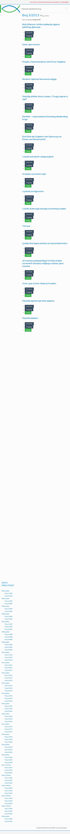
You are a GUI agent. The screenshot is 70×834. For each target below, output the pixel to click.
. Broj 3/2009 (7, 650)
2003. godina (5, 591)
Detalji (28, 39)
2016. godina (5, 714)
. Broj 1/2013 (7, 685)
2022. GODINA (6, 775)
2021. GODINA (6, 765)
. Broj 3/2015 (7, 711)
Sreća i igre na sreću (31, 44)
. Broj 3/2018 (7, 742)
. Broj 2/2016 (7, 719)
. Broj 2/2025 (7, 811)
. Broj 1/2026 (7, 819)
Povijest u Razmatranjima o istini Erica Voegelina (43, 62)
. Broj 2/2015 (7, 708)
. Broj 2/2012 (7, 678)
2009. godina (5, 642)
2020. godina (5, 755)
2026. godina (5, 816)
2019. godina (5, 744)
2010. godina (5, 652)
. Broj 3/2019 (7, 752)
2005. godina (5, 606)
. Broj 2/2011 (7, 667)
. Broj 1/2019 (7, 747)
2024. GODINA (6, 796)
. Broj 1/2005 (7, 609)
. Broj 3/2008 (7, 639)
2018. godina (5, 734)
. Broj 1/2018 (7, 737)
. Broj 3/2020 (7, 762)
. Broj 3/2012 (7, 680)
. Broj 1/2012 (7, 675)
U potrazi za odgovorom (33, 191)
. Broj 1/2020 (7, 757)
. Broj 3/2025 (7, 814)
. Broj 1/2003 (7, 593)
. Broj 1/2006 (7, 616)
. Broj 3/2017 (7, 732)
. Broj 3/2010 (7, 660)
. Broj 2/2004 (7, 603)
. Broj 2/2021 (7, 770)
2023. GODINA (6, 785)
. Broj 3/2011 (7, 670)
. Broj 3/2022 (7, 783)
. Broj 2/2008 (7, 637)
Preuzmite (29, 32)
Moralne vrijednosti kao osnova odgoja (39, 79)
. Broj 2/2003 (7, 596)
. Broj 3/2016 (7, 721)
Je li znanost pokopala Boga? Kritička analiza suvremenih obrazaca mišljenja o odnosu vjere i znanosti (43, 263)
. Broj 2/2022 (7, 780)
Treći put (26, 226)
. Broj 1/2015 (7, 706)
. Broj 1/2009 (7, 644)
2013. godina (5, 683)
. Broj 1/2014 (7, 696)
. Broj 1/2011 (7, 665)
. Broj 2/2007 (7, 627)
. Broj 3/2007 (7, 629)
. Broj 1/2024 (7, 798)
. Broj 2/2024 (7, 801)
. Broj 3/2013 (7, 691)
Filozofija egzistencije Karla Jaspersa (38, 301)
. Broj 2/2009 (7, 647)
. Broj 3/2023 (7, 788)
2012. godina (5, 673)
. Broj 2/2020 (7, 760)
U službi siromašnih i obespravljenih (38, 157)
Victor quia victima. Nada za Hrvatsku (39, 283)
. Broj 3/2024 (7, 803)
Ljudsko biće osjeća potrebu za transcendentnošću (44, 243)
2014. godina (5, 693)
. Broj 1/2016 (7, 716)
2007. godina (5, 621)
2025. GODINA (6, 806)
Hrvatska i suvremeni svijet (34, 174)
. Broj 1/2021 (7, 767)
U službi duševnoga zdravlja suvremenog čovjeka (44, 209)
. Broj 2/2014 (7, 698)
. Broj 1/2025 (7, 808)
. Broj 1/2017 (7, 726)
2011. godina (5, 662)
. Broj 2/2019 (7, 749)
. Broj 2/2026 (7, 821)
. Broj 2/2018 (7, 739)
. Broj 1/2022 (7, 778)
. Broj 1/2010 (7, 655)
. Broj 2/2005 (7, 611)
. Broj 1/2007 (7, 624)
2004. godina (5, 598)
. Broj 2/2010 (7, 657)
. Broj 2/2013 (7, 688)
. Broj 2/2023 (7, 793)
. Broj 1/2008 (7, 634)
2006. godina (5, 614)
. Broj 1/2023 (7, 790)
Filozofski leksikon (30, 318)
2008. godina (5, 632)
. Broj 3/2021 (7, 773)
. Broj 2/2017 (7, 729)
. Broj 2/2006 (7, 619)
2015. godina (5, 703)
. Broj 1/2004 (7, 601)
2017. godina (5, 724)
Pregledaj (29, 36)
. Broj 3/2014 (7, 701)
